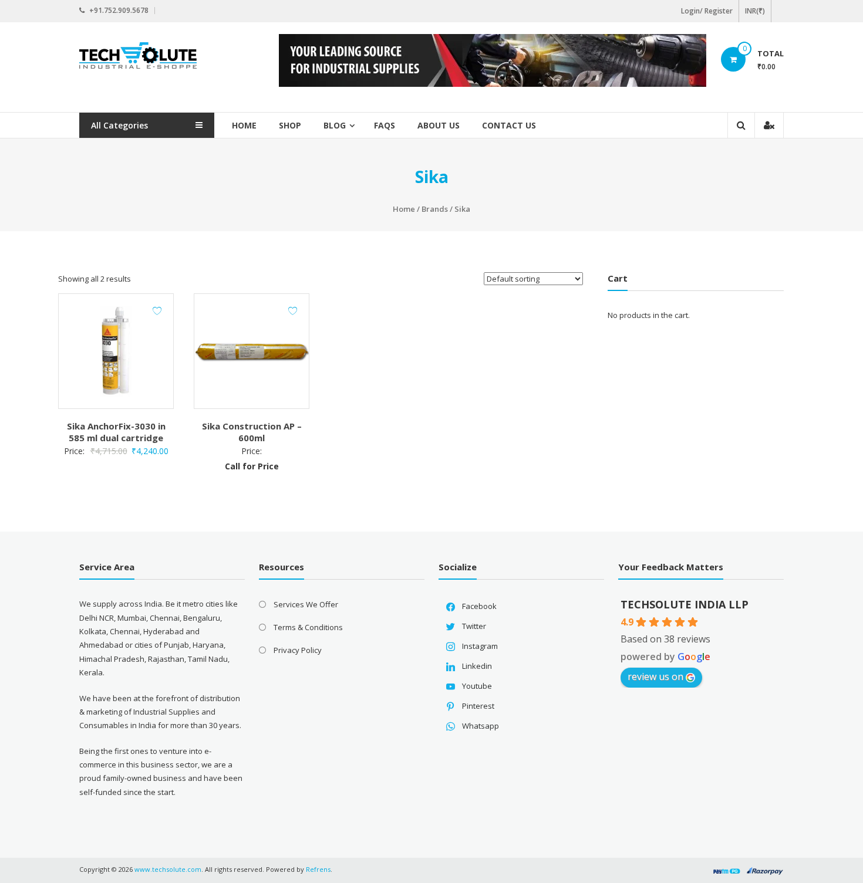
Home (244, 125)
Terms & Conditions (308, 627)
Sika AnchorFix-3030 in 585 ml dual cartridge (116, 432)
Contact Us (509, 125)
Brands (435, 209)
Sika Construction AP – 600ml (252, 432)
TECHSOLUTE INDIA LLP (685, 604)
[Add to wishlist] (157, 310)
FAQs (384, 125)
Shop (290, 125)
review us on (655, 676)
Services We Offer (306, 604)
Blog (334, 125)
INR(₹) (755, 11)
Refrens (318, 869)
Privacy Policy (298, 650)
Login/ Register (707, 11)
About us (438, 125)
